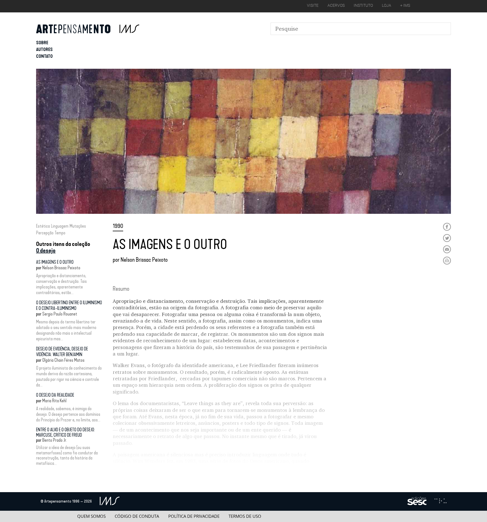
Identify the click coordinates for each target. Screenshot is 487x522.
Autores (44, 49)
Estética (43, 226)
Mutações (78, 226)
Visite (312, 5)
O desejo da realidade (55, 395)
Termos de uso (245, 516)
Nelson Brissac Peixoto (61, 267)
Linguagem (59, 226)
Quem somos (91, 516)
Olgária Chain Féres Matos (63, 360)
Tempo (60, 233)
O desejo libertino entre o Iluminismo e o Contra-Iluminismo (69, 305)
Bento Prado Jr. (54, 440)
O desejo (46, 250)
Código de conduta (137, 516)
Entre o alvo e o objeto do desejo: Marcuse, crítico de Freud (65, 432)
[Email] (447, 249)
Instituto (363, 5)
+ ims (405, 5)
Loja (386, 5)
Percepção (45, 233)
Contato (44, 56)
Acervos (336, 5)
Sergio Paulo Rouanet (59, 314)
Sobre (42, 42)
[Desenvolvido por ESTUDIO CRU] (440, 501)
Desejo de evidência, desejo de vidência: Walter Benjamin (62, 351)
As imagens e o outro (55, 262)
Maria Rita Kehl (54, 400)
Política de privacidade (194, 516)
